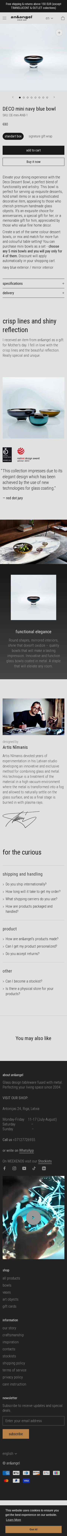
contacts (9, 1349)
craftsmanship (13, 1335)
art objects (10, 1299)
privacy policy (13, 1377)
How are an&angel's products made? (32, 939)
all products (11, 1278)
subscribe (16, 1434)
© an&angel (11, 1463)
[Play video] (33, 1217)
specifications (13, 283)
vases (7, 1292)
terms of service (14, 1370)
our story (9, 1328)
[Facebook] (4, 1168)
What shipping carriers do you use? (31, 899)
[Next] (54, 97)
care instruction (14, 1384)
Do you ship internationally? (26, 884)
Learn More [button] (13, 1519)
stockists (9, 1356)
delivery (8, 293)
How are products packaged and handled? (29, 909)
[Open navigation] (4, 18)
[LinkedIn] (44, 1168)
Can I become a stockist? (24, 981)
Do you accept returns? (22, 953)
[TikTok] (34, 1168)
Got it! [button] (34, 1529)
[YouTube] (24, 1168)
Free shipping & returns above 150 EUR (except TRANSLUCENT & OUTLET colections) (33, 6)
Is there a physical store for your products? (30, 991)
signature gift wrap (40, 136)
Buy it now (34, 162)
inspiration (11, 1342)
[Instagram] (14, 1168)
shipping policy (14, 1363)
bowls (7, 1285)
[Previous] (12, 97)
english (8, 1453)
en (47, 18)
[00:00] (33, 57)
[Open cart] (62, 18)
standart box (13, 136)
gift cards (9, 1306)
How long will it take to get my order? (33, 891)
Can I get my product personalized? (31, 946)
